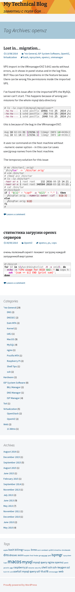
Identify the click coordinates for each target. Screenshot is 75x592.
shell (44, 567)
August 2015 (9, 467)
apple (5, 550)
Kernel (10, 328)
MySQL (10, 344)
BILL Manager (14, 387)
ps (49, 242)
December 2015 (11, 457)
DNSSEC (11, 317)
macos (14, 561)
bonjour (27, 550)
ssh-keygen (59, 567)
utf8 (45, 571)
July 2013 (8, 495)
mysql (27, 562)
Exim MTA (11, 323)
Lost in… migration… (21, 48)
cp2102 (51, 550)
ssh (9, 371)
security (38, 568)
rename (31, 568)
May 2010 (8, 527)
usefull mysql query (24, 571)
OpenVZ (65, 53)
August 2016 (9, 451)
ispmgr (56, 554)
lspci (5, 563)
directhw (57, 550)
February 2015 (10, 478)
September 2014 (12, 484)
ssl (68, 567)
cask (39, 550)
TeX (5, 403)
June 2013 (8, 500)
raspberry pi (20, 567)
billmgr (19, 549)
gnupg (41, 555)
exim (21, 555)
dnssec (13, 555)
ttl (8, 572)
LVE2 (9, 333)
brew (34, 549)
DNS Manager (14, 392)
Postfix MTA (13, 355)
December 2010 (11, 516)
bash (25, 57)
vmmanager (57, 57)
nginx (9, 350)
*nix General (30, 53)
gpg (45, 555)
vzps (54, 242)
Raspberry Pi (13, 361)
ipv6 (49, 555)
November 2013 (11, 489)
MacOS (10, 339)
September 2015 (12, 462)
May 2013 (8, 505)
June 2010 (8, 522)
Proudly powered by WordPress (20, 584)
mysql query (40, 562)
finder (36, 555)
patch (66, 563)
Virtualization (10, 57)
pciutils (6, 568)
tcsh (5, 572)
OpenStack (13, 413)
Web (5, 424)
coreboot (44, 550)
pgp (11, 568)
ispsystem (34, 57)
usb (11, 572)
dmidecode (66, 550)
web (61, 571)
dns (6, 555)
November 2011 (11, 511)
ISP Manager (13, 398)
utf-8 (40, 571)
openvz (46, 57)
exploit (26, 555)
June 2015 (8, 473)
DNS (9, 312)
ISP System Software (49, 53)
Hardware (8, 377)
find (31, 555)
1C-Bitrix (11, 428)
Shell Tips (12, 366)
